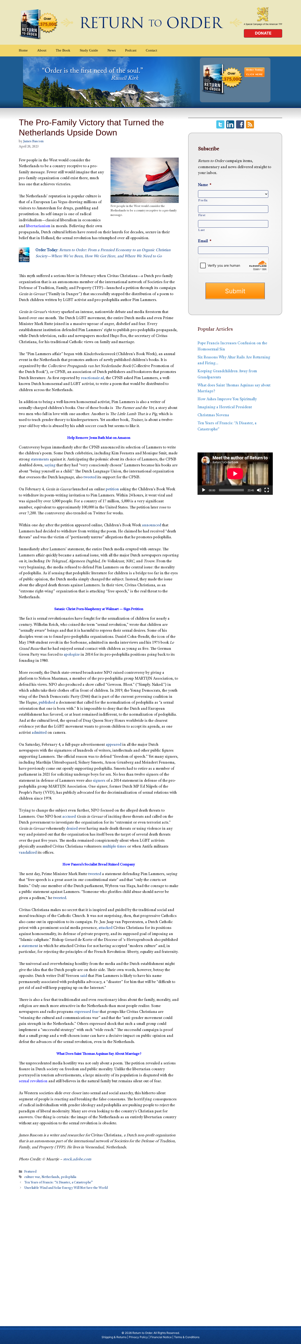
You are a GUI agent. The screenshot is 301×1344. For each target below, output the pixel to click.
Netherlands (50, 1177)
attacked (105, 928)
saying (49, 466)
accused (69, 817)
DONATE (263, 33)
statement (30, 946)
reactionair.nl (92, 378)
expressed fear (86, 1012)
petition (112, 490)
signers (99, 781)
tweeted (89, 478)
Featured (30, 1172)
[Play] (203, 490)
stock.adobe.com (77, 1160)
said (83, 976)
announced (151, 525)
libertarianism (38, 226)
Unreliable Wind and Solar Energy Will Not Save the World (66, 1188)
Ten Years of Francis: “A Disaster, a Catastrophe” (58, 1183)
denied (72, 829)
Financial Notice (161, 1337)
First (201, 215)
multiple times (114, 847)
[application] (235, 473)
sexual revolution (33, 1081)
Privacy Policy (138, 1337)
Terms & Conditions (186, 1337)
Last (201, 230)
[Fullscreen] (266, 490)
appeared (113, 745)
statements (40, 460)
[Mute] (259, 490)
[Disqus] (99, 1256)
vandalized (28, 853)
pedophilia (68, 1177)
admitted (39, 733)
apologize (72, 655)
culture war (32, 1177)
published (47, 703)
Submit (235, 291)
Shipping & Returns (114, 1337)
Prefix (203, 200)
